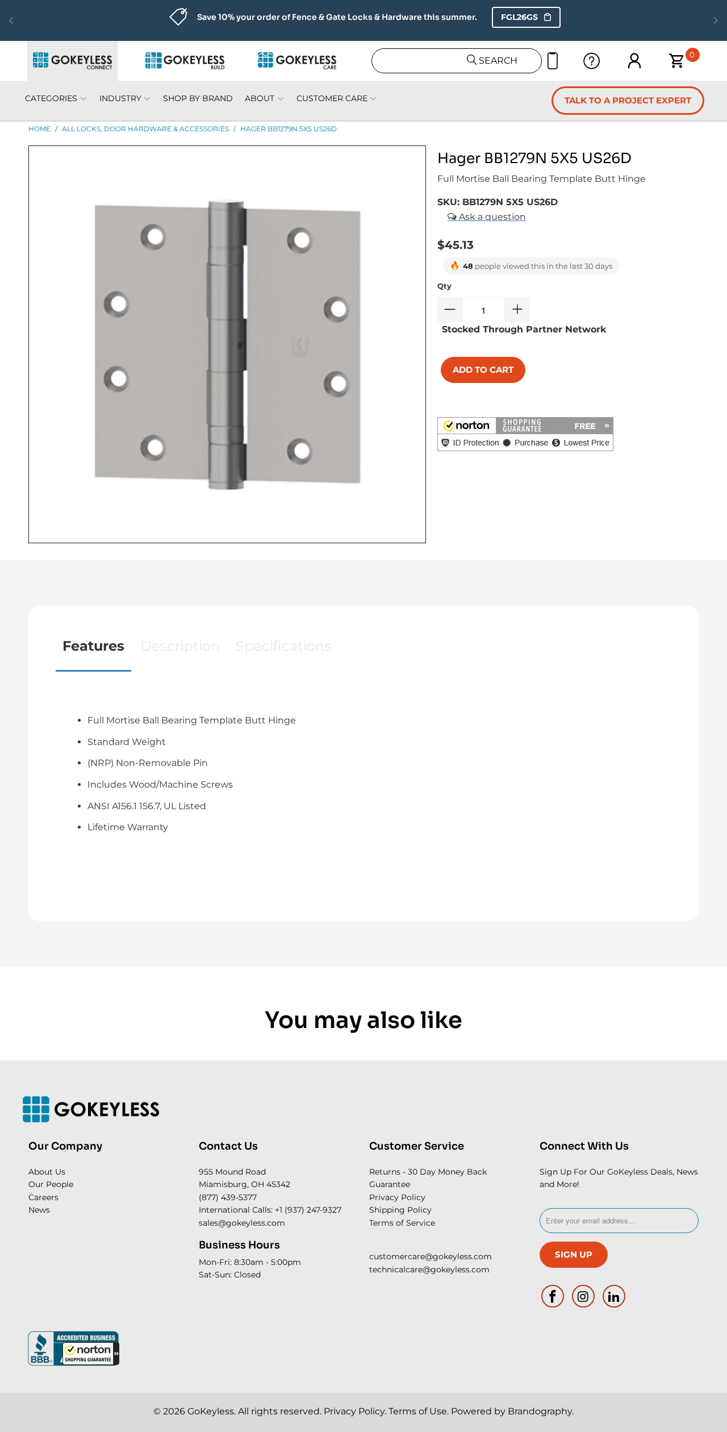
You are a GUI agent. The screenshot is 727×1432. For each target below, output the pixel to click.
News (39, 1210)
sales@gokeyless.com (242, 1223)
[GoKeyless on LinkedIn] (614, 1296)
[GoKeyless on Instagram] (584, 1296)
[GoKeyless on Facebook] (553, 1296)
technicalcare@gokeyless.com (429, 1269)
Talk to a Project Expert (628, 100)
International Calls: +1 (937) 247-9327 (270, 1210)
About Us (46, 1172)
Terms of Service (402, 1223)
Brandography (540, 1411)
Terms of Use (417, 1411)
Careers (43, 1197)
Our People (50, 1184)
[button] (90, 1353)
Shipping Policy (400, 1210)
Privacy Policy (397, 1197)
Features (93, 646)
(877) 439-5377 (228, 1197)
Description (180, 646)
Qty (444, 285)
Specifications (283, 646)
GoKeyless (210, 1411)
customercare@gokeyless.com (430, 1256)
